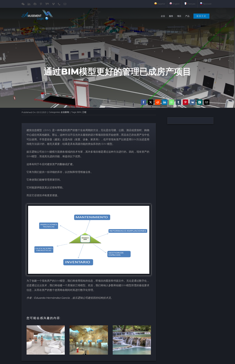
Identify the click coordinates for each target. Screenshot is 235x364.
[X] (150, 102)
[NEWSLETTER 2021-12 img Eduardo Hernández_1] (88, 207)
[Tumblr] (178, 102)
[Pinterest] (185, 102)
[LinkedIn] (164, 102)
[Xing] (199, 102)
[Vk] (192, 102)
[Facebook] (143, 102)
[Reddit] (157, 102)
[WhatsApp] (171, 102)
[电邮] (206, 102)
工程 (84, 112)
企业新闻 (65, 112)
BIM (79, 112)
